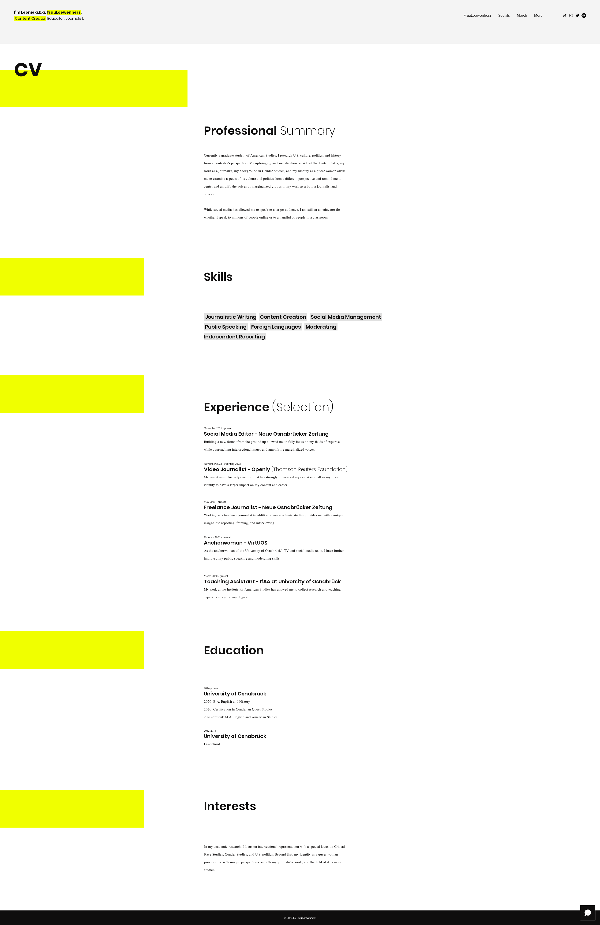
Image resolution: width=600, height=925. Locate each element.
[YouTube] (583, 15)
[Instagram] (571, 15)
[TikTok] (564, 15)
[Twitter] (577, 15)
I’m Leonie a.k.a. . (48, 12)
